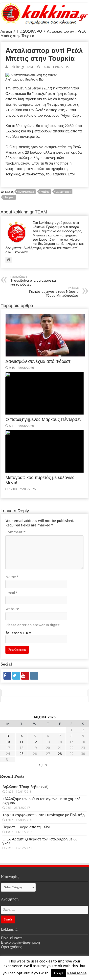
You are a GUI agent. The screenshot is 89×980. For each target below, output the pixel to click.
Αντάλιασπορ (26, 191)
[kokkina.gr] (44, 13)
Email (11, 593)
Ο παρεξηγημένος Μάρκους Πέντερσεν (43, 419)
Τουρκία (9, 197)
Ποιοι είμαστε (11, 938)
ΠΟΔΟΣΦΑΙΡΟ (29, 31)
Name (12, 577)
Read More (77, 973)
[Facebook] (7, 676)
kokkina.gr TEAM (21, 67)
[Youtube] (25, 676)
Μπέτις (45, 191)
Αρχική (6, 31)
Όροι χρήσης (11, 947)
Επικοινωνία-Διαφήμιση (20, 942)
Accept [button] (58, 973)
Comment (15, 532)
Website (12, 609)
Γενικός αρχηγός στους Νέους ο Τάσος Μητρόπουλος (54, 291)
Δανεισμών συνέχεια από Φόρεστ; (38, 361)
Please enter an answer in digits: (32, 625)
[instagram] (34, 676)
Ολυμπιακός (63, 191)
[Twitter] (16, 676)
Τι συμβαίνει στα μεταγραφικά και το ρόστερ (33, 280)
